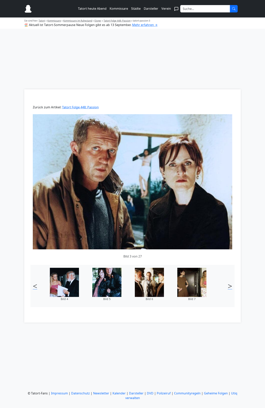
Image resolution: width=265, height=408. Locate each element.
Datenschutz (80, 393)
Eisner (97, 20)
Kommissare (119, 8)
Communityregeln (187, 393)
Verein (166, 8)
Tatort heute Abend (92, 8)
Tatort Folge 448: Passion (117, 20)
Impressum (59, 393)
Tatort (42, 20)
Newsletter (101, 393)
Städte (136, 8)
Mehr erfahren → (145, 25)
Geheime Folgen (216, 393)
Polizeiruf (164, 393)
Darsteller (151, 8)
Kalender (119, 393)
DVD (150, 393)
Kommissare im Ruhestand (77, 20)
